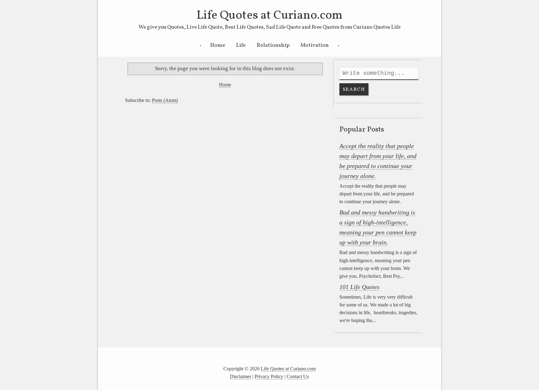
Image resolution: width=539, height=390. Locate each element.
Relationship (273, 45)
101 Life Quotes (359, 286)
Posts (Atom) (165, 100)
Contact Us (298, 376)
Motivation (314, 45)
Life (241, 45)
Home (217, 45)
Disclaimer (240, 376)
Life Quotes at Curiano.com (269, 15)
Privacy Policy (269, 376)
